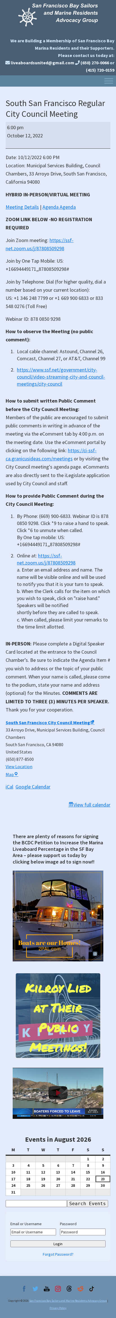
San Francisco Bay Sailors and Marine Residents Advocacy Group (58, 17)
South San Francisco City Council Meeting (48, 722)
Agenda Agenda (59, 207)
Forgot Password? (58, 1254)
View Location (19, 766)
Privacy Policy (58, 1308)
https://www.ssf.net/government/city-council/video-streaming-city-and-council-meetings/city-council (61, 376)
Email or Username (26, 1223)
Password (68, 1223)
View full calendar (91, 804)
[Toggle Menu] (108, 81)
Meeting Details (22, 207)
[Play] (58, 1093)
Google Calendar (32, 786)
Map (12, 774)
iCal (9, 786)
